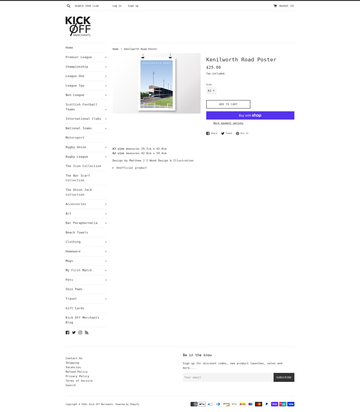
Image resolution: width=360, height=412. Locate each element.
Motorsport (75, 137)
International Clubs (86, 118)
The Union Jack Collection (79, 192)
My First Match (86, 270)
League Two (86, 85)
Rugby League (86, 156)
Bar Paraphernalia (86, 223)
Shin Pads (74, 289)
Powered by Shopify (127, 404)
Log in (117, 5)
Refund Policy (77, 371)
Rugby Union (86, 147)
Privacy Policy (77, 376)
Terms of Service (79, 380)
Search (71, 385)
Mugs (86, 261)
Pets (86, 280)
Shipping (72, 362)
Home (69, 47)
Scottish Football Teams (86, 107)
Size (209, 84)
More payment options (228, 123)
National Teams (86, 128)
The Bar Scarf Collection (78, 178)
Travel (86, 298)
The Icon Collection (83, 166)
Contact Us (74, 358)
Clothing (86, 242)
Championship (86, 66)
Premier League (86, 57)
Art (86, 213)
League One (86, 76)
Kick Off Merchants (101, 404)
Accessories (86, 204)
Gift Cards (75, 308)
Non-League (86, 95)
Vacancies (73, 367)
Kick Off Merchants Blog (82, 320)
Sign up (133, 5)
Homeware (86, 251)
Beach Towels (77, 232)
